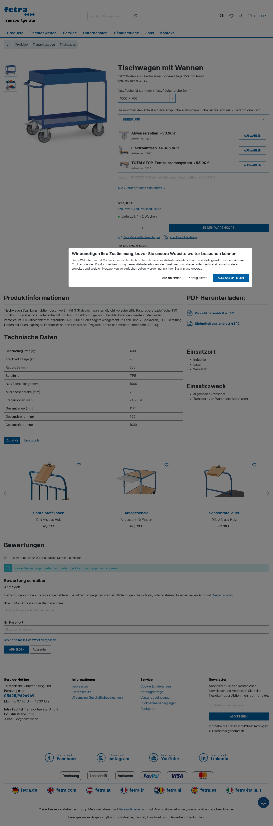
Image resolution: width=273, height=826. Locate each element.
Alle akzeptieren (231, 277)
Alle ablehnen (171, 278)
